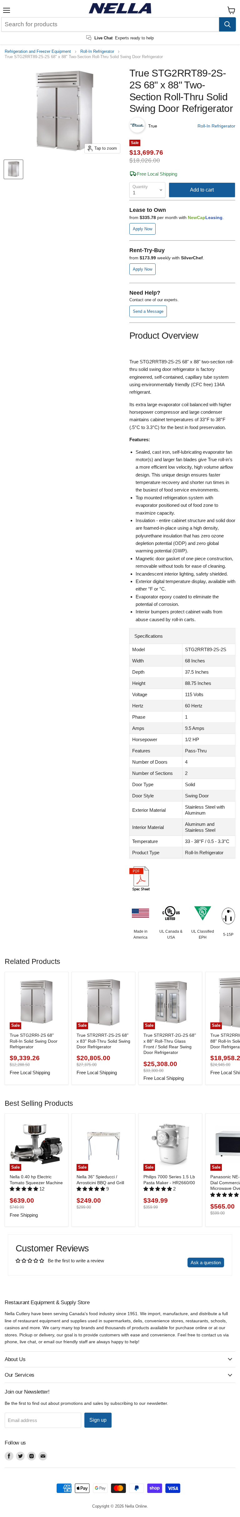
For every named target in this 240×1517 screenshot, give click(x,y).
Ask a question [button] (206, 1262)
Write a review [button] (166, 1262)
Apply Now (142, 229)
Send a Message (148, 311)
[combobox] (110, 24)
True (152, 125)
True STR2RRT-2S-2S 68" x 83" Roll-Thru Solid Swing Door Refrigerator (103, 1041)
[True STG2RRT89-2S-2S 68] (13, 169)
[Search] (227, 24)
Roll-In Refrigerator (97, 51)
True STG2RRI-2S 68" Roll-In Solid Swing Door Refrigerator (34, 1041)
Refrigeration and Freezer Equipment (38, 51)
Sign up (98, 1420)
